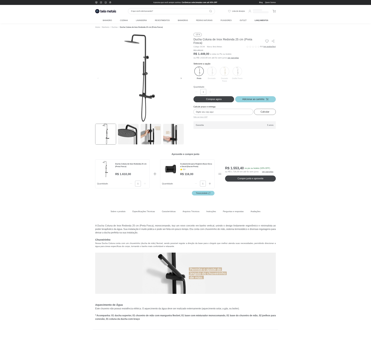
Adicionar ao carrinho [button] (253, 99)
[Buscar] (210, 11)
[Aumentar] (210, 92)
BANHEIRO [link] (107, 20)
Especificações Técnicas (143, 211)
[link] (270, 2)
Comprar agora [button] (214, 99)
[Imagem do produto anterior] (98, 78)
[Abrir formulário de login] (258, 11)
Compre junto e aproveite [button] (250, 178)
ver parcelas (233, 58)
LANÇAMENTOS (261, 20)
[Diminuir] (196, 92)
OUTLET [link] (243, 20)
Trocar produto (202, 193)
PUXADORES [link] (226, 20)
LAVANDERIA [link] (141, 20)
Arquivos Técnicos (191, 211)
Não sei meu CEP (200, 117)
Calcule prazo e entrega (204, 106)
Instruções (211, 211)
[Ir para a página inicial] (105, 11)
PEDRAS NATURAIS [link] (204, 20)
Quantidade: (199, 87)
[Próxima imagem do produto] (181, 78)
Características (169, 211)
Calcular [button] (265, 112)
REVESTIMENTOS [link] (162, 20)
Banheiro (105, 27)
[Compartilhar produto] (273, 41)
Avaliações (255, 211)
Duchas (115, 27)
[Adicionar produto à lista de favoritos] (267, 41)
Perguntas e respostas (233, 211)
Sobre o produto (118, 211)
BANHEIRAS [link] (183, 20)
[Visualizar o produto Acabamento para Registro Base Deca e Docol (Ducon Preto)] (170, 169)
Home (97, 27)
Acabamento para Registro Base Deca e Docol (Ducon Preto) (196, 165)
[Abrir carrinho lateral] (274, 11)
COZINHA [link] (124, 20)
